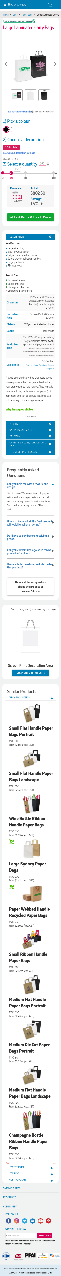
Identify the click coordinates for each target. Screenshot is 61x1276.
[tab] (30, 237)
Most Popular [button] (17, 1179)
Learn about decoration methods (19, 152)
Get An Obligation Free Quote (31, 672)
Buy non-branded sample (19, 111)
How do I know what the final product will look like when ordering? (29, 522)
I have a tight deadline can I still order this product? (29, 565)
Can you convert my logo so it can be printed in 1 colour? (29, 551)
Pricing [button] (14, 423)
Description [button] (17, 236)
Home (6, 14)
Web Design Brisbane (38, 1268)
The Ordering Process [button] (23, 451)
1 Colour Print (11, 147)
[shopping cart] (50, 5)
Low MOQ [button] (14, 1173)
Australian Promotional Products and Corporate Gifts (30, 1272)
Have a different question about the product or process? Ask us (30, 586)
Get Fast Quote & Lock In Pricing (30, 217)
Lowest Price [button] (17, 1167)
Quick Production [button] (19, 697)
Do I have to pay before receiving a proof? (28, 537)
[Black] (6, 129)
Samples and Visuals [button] (22, 430)
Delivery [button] (15, 436)
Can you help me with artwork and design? (27, 485)
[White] (13, 129)
